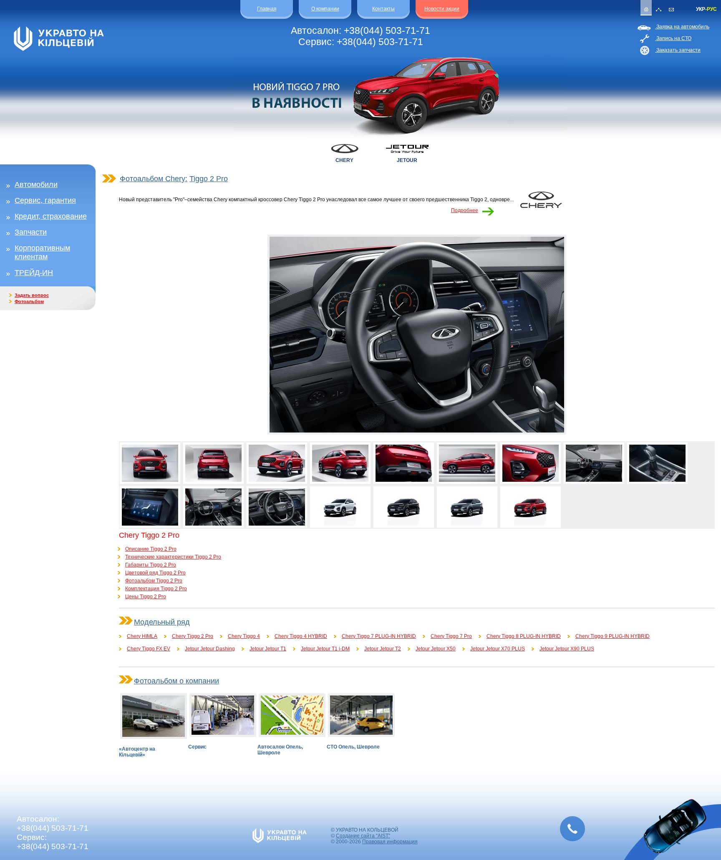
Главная (267, 9)
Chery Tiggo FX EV (148, 649)
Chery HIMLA (142, 636)
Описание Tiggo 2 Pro (150, 549)
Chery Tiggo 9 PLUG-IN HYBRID (612, 636)
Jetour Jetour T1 (268, 649)
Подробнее (464, 210)
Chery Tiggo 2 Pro (192, 636)
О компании (325, 9)
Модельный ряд (162, 622)
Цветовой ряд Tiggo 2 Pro (155, 573)
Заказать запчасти (678, 50)
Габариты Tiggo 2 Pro (150, 565)
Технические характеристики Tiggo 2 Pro (173, 557)
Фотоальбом (29, 301)
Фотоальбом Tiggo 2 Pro (153, 581)
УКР (700, 9)
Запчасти (31, 232)
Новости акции (441, 9)
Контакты (383, 9)
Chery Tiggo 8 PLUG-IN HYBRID (524, 636)
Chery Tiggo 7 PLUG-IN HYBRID (379, 636)
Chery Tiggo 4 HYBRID (301, 636)
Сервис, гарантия (45, 200)
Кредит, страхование (51, 216)
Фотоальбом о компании (176, 681)
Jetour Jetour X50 (436, 649)
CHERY (344, 160)
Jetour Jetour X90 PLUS (566, 649)
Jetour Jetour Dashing (210, 649)
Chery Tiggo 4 (244, 636)
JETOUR (407, 160)
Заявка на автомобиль (682, 27)
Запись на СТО (673, 38)
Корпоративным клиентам (42, 252)
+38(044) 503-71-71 (387, 30)
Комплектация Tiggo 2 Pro (156, 589)
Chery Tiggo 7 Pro (451, 636)
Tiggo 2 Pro (208, 179)
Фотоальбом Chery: (153, 179)
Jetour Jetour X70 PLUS (497, 649)
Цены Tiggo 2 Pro (145, 596)
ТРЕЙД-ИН (34, 272)
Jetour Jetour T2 (382, 649)
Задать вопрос (32, 295)
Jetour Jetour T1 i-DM (325, 649)
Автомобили (36, 184)
